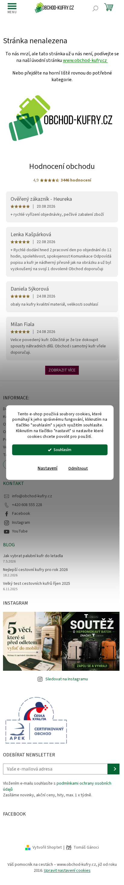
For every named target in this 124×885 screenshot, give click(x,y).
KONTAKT (13, 483)
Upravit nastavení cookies (67, 871)
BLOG (9, 545)
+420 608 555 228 (27, 505)
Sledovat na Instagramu (66, 679)
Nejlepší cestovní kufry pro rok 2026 (35, 570)
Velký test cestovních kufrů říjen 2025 (36, 584)
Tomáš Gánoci (86, 847)
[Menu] (12, 8)
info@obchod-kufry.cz (32, 496)
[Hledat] (95, 8)
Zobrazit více (62, 370)
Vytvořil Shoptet (47, 847)
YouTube (20, 531)
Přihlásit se (114, 769)
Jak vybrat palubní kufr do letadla (33, 556)
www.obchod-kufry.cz (85, 60)
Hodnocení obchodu (62, 166)
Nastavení (47, 468)
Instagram (21, 523)
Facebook (21, 514)
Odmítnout (78, 468)
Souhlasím (62, 450)
